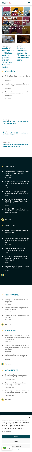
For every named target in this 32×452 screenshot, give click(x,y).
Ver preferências (16, 446)
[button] (29, 417)
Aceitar (16, 436)
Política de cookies (15, 450)
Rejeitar (16, 441)
